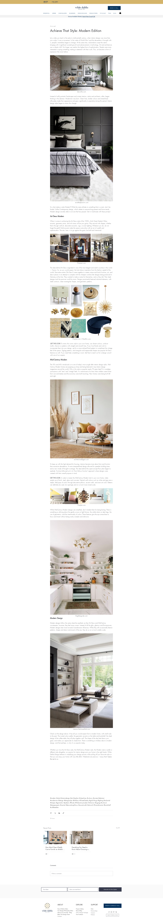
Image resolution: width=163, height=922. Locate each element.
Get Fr (77, 914)
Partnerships (94, 911)
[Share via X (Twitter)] (55, 813)
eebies (81, 914)
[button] (46, 12)
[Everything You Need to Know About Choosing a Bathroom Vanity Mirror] (81, 837)
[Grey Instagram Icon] (111, 912)
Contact (59, 916)
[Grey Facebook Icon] (109, 912)
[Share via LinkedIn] (59, 813)
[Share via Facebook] (51, 813)
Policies (93, 914)
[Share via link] (63, 813)
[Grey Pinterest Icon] (114, 912)
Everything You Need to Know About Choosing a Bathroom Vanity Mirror (80, 848)
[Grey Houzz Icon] (116, 912)
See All (118, 828)
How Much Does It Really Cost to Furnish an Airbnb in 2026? (55, 848)
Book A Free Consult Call (88, 16)
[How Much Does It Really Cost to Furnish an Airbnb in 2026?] (55, 837)
